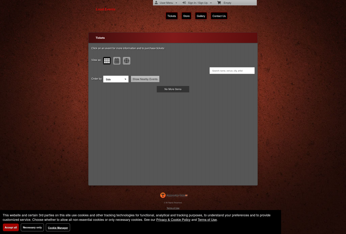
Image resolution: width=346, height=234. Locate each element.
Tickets (171, 16)
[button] (107, 61)
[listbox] (115, 79)
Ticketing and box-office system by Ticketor (173, 196)
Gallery (201, 16)
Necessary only (32, 227)
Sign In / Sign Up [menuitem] (197, 3)
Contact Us (219, 16)
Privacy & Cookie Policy (173, 219)
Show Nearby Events (145, 79)
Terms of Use (173, 207)
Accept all (11, 227)
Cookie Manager (58, 227)
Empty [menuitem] (226, 3)
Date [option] (108, 79)
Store (186, 16)
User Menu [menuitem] (166, 3)
